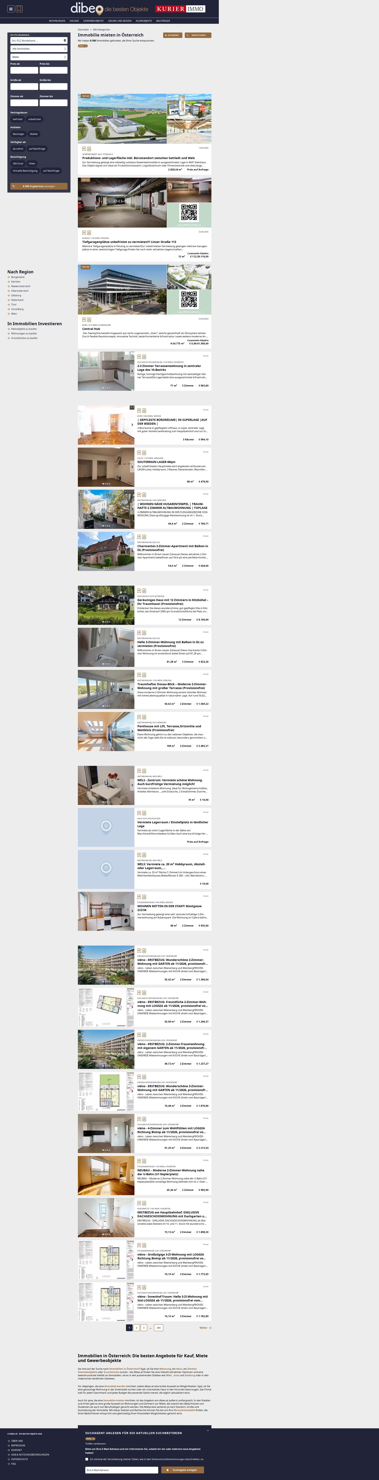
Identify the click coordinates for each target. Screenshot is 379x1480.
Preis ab (15, 63)
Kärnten (15, 281)
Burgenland (17, 277)
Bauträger (163, 20)
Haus (179, 1368)
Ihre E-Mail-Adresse (93, 1465)
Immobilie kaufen (115, 1386)
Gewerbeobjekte (93, 20)
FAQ (13, 1463)
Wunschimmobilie (184, 1410)
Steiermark (17, 300)
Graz (176, 1375)
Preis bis (44, 63)
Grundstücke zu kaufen (24, 338)
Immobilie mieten (114, 1400)
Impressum (18, 1445)
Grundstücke (111, 1372)
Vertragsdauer (18, 112)
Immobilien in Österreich (124, 1368)
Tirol (13, 304)
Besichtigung (18, 156)
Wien (14, 313)
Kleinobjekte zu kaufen (24, 328)
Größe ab (15, 80)
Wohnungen (57, 20)
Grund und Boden (119, 20)
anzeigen (39, 186)
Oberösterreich (20, 290)
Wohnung (165, 1368)
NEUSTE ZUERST (199, 35)
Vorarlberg (17, 309)
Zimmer (192, 1368)
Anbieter (15, 127)
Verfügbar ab (18, 142)
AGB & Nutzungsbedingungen (30, 1454)
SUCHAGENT (173, 35)
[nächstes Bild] (132, 371)
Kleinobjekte (144, 20)
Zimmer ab (16, 96)
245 (159, 1327)
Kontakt (16, 1450)
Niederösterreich (20, 286)
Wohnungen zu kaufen (24, 333)
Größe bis (45, 80)
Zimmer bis (46, 96)
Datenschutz (19, 1459)
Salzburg (16, 295)
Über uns (17, 1440)
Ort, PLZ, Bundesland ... (20, 35)
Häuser (74, 20)
